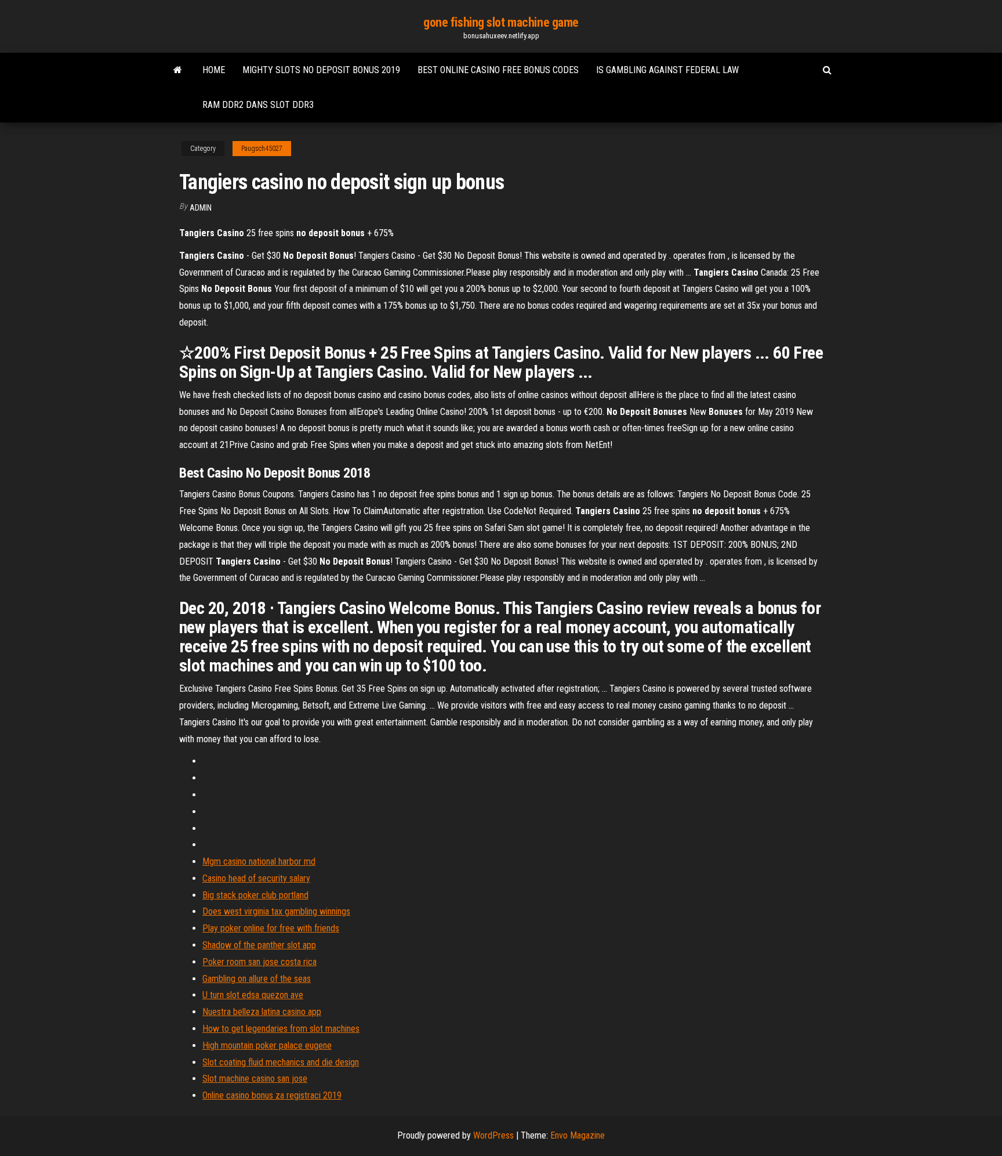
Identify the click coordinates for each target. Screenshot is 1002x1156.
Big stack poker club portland (255, 895)
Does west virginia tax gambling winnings (276, 911)
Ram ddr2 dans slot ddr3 (258, 104)
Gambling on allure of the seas (256, 978)
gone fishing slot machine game (501, 22)
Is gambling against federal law (667, 69)
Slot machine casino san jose (254, 1078)
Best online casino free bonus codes (498, 69)
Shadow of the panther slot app (259, 945)
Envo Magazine (577, 1135)
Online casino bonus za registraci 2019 (272, 1095)
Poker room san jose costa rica (259, 961)
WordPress (493, 1135)
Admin (201, 207)
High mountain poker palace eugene (267, 1045)
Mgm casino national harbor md (258, 861)
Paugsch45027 (261, 148)
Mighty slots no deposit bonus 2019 (321, 69)
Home (213, 69)
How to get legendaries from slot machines (281, 1028)
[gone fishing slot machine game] (178, 70)
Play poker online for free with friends (270, 928)
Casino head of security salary (256, 878)
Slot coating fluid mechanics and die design (280, 1062)
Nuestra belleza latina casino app (261, 1011)
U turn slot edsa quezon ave (252, 994)
